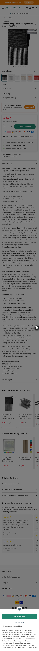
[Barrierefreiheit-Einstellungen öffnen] (37, 328)
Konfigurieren (19, 622)
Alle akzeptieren (19, 617)
